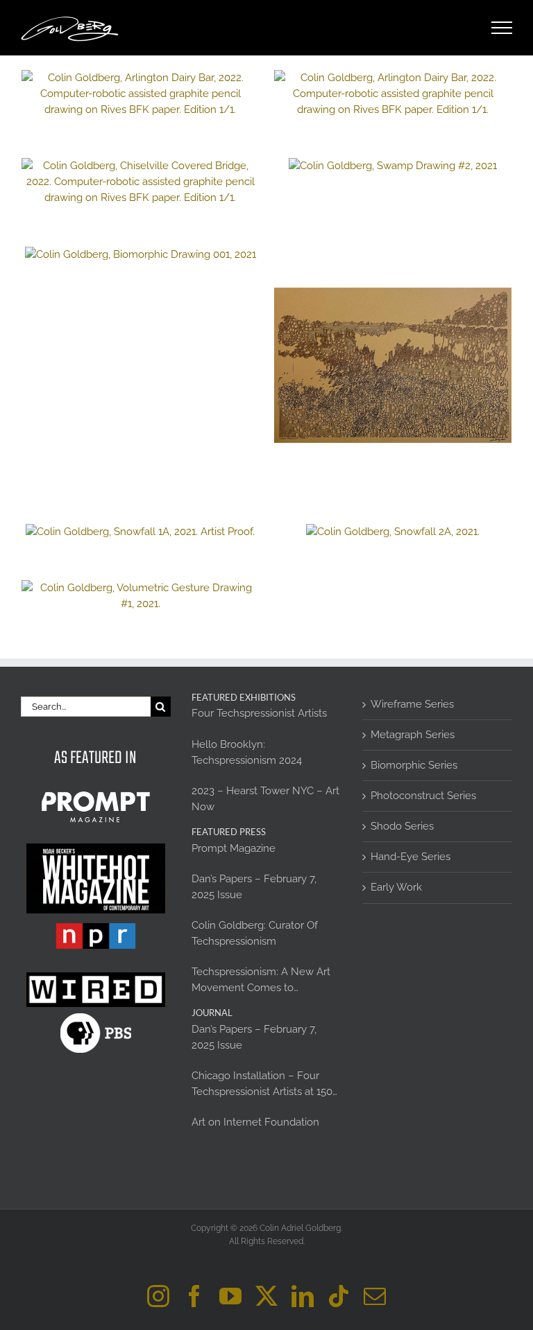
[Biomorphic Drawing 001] (140, 255)
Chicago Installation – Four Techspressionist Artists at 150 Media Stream (262, 1084)
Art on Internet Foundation (255, 1122)
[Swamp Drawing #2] (392, 166)
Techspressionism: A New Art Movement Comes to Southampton (261, 980)
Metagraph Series (413, 734)
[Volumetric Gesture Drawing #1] (140, 596)
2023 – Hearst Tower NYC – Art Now (265, 799)
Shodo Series (402, 826)
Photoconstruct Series (423, 795)
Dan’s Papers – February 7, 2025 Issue (254, 887)
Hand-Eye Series (410, 856)
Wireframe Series (412, 704)
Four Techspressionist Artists (259, 713)
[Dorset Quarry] (140, 94)
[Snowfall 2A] (392, 532)
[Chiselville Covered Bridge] (140, 182)
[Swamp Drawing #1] (392, 365)
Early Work (396, 887)
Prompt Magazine (234, 848)
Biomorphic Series (414, 765)
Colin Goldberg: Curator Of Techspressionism (255, 933)
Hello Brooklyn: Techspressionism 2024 (247, 752)
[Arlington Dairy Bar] (392, 94)
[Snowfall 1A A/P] (140, 532)
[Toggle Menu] (502, 27)
